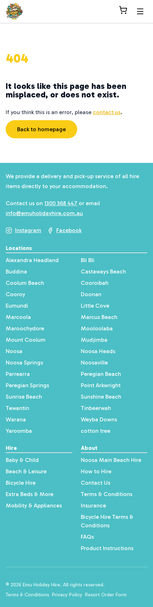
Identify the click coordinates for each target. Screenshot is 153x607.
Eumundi (17, 305)
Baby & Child (22, 460)
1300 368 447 (60, 203)
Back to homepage (41, 129)
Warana (16, 419)
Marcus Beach (99, 317)
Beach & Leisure (26, 471)
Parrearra (18, 374)
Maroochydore (25, 328)
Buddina (16, 271)
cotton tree (95, 430)
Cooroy (15, 294)
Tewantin (17, 408)
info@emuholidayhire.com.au (44, 213)
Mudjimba (94, 339)
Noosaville (94, 362)
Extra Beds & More (29, 494)
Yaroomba (19, 430)
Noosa (14, 351)
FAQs (87, 536)
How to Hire (96, 471)
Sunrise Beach (24, 396)
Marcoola (18, 317)
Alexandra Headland (32, 260)
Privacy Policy (67, 595)
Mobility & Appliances (34, 505)
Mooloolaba (97, 328)
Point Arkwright (101, 385)
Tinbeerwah (96, 408)
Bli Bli (87, 260)
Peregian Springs (27, 385)
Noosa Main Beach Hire (111, 460)
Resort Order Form (106, 595)
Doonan (91, 294)
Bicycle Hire (21, 482)
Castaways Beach (103, 271)
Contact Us (95, 482)
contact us (107, 112)
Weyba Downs (99, 419)
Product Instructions (107, 548)
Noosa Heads (98, 351)
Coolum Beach (25, 282)
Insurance (93, 505)
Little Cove (95, 305)
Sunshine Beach (101, 396)
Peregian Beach (101, 374)
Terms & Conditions (106, 494)
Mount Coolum (26, 339)
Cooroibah (95, 282)
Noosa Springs (24, 362)
